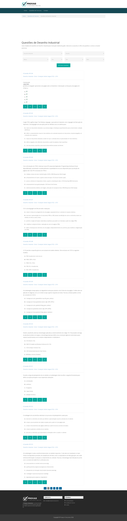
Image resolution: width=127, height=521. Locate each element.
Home (25, 10)
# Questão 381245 (28, 113)
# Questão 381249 (28, 281)
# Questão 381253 (28, 444)
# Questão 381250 (28, 324)
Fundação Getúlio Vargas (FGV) (46, 76)
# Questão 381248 (28, 241)
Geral (35, 76)
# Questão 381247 (28, 199)
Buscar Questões (64, 65)
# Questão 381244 (28, 73)
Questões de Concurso (35, 10)
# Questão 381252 (28, 406)
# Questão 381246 (28, 157)
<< (45, 488)
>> (60, 488)
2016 (56, 76)
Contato (46, 10)
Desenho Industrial (28, 76)
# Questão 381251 (28, 366)
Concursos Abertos (69, 500)
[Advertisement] (63, 29)
